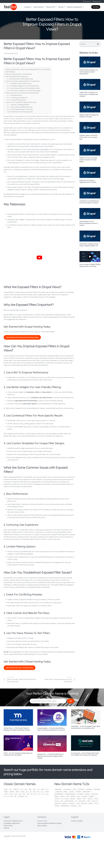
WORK (73, 796)
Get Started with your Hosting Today (19, 668)
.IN (26, 796)
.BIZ (30, 789)
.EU (38, 789)
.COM (5, 789)
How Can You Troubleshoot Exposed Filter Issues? (21, 102)
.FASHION (57, 803)
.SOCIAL (90, 799)
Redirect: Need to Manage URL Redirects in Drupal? (89, 116)
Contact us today (77, 821)
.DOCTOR (82, 801)
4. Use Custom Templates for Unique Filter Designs (24, 90)
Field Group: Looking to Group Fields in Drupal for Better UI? (88, 245)
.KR (11, 796)
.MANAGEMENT (70, 794)
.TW (28, 794)
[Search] (98, 44)
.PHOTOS (94, 794)
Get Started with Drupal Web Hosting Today (22, 337)
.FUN (78, 796)
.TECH (96, 803)
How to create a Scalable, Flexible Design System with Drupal (89, 265)
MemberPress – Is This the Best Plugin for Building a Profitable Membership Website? (17, 729)
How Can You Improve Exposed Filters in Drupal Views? (22, 81)
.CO (21, 789)
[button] (31, 7)
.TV (47, 789)
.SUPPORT (80, 789)
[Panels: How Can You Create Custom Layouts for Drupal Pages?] (89, 150)
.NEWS (90, 803)
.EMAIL (65, 792)
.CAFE (88, 801)
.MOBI (6, 792)
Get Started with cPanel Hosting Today (20, 112)
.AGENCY (72, 803)
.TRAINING (97, 789)
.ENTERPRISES (58, 794)
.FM (34, 792)
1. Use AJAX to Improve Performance (19, 83)
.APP (84, 799)
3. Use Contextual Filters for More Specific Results (23, 88)
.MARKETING (65, 806)
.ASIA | (43, 789)
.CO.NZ (46, 792)
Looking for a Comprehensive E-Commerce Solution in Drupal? (89, 202)
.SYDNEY (21, 796)
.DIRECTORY (86, 792)
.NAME (11, 792)
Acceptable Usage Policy (12, 823)
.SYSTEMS (80, 794)
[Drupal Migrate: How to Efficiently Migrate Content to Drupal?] (89, 213)
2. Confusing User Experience (17, 98)
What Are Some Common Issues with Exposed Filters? (22, 93)
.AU (10, 789)
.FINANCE (73, 806)
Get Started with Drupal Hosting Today (20, 79)
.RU (16, 794)
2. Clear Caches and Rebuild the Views (20, 107)
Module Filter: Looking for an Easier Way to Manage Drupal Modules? (88, 94)
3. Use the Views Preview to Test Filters (20, 109)
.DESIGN (84, 803)
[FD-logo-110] (10, 7)
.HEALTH (94, 801)
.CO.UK (11, 794)
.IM (20, 794)
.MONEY (91, 796)
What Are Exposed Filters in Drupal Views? (18, 74)
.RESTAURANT (68, 801)
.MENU (87, 794)
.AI (62, 799)
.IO (76, 801)
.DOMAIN (58, 792)
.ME (34, 789)
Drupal (42, 160)
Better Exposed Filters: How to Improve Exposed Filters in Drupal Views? (27, 69)
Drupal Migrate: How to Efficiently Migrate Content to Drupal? (88, 223)
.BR (15, 796)
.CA (39, 794)
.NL (30, 792)
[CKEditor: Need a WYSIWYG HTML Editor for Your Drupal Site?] (89, 127)
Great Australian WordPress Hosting (49, 823)
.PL (5, 796)
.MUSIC (72, 799)
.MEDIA (64, 803)
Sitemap (6, 828)
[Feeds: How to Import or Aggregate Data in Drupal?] (89, 172)
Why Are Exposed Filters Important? (16, 76)
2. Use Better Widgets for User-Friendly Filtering (23, 86)
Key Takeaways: (10, 72)
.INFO (17, 792)
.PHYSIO (57, 799)
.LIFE (61, 801)
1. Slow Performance (14, 95)
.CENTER (78, 792)
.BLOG (67, 799)
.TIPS (74, 789)
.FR (31, 794)
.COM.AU (16, 789)
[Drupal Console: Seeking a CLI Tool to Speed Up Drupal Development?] (89, 62)
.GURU (71, 792)
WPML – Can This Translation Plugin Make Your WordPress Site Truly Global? (18, 754)
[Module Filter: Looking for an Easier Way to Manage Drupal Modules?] (89, 84)
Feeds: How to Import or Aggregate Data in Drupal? (87, 181)
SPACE (62, 796)
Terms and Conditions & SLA (13, 821)
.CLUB (56, 801)
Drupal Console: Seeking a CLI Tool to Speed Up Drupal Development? (88, 72)
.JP (8, 796)
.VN (47, 794)
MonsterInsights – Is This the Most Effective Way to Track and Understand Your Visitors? (51, 729)
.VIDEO (79, 799)
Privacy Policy (8, 826)
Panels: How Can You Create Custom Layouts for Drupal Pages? (88, 160)
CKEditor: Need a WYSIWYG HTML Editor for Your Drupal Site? (88, 137)
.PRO (96, 799)
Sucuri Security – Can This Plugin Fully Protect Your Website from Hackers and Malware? (85, 754)
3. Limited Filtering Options (16, 100)
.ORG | (23, 792)
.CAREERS (89, 789)
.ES (42, 792)
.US (27, 792)
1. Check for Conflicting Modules (18, 105)
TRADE (56, 796)
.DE (6, 794)
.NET (25, 789)
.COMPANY (58, 789)
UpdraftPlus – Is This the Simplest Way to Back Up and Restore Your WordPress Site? (85, 727)
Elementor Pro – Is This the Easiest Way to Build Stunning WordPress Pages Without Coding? (50, 756)
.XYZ (79, 806)
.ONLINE (84, 796)
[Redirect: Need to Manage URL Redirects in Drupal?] (89, 107)
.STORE (56, 806)
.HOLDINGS (67, 789)
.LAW (77, 803)
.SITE (67, 796)
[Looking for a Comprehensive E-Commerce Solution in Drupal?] (89, 193)
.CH (43, 794)
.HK (38, 792)
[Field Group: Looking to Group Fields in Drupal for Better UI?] (89, 236)
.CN (35, 794)
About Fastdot (42, 826)
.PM (23, 794)
